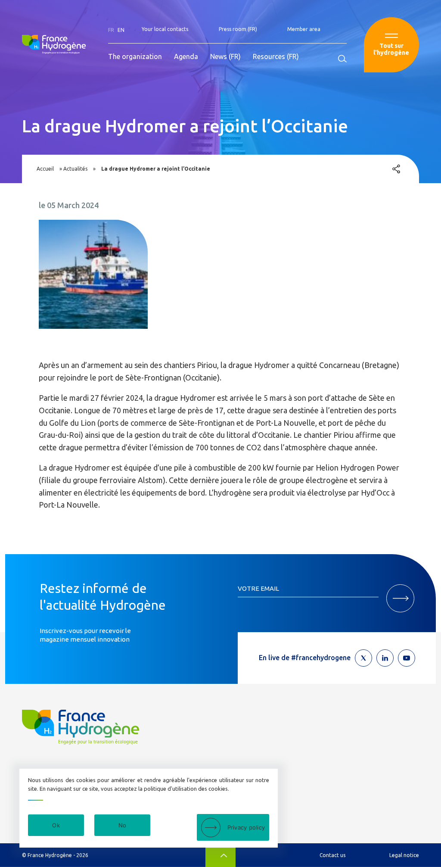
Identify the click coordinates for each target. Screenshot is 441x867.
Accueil (45, 169)
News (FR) (225, 56)
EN (121, 30)
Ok (56, 825)
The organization (135, 56)
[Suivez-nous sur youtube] (406, 658)
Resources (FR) (276, 56)
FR (111, 30)
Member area (303, 29)
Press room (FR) (238, 29)
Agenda (186, 56)
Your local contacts (165, 29)
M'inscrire (400, 598)
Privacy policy (246, 827)
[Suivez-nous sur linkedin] (385, 658)
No (122, 825)
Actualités (75, 169)
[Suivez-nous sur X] (363, 658)
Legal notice (404, 855)
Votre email (258, 588)
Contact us (332, 855)
